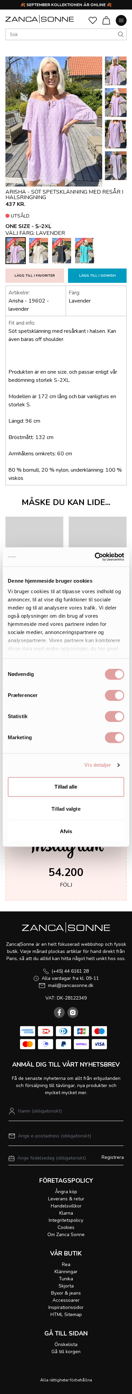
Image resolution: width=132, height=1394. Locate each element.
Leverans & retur (66, 1199)
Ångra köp (66, 1191)
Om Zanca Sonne (66, 1234)
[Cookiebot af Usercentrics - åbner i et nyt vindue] (95, 556)
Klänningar (66, 1271)
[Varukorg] (106, 20)
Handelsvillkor (66, 1206)
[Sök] (121, 34)
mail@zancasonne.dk (70, 985)
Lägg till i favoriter (35, 275)
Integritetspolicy (66, 1220)
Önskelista (66, 1344)
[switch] (114, 695)
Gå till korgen (66, 1351)
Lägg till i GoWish (97, 275)
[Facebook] (59, 1012)
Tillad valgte (65, 809)
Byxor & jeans (66, 1293)
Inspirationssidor (66, 1307)
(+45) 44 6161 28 (70, 971)
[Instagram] (72, 1012)
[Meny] (121, 20)
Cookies (66, 1227)
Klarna (66, 1213)
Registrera (113, 1157)
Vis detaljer (97, 765)
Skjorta (66, 1286)
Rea (66, 1264)
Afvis (66, 831)
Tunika (66, 1279)
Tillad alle (65, 787)
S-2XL (43, 226)
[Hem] (39, 19)
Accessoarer (66, 1300)
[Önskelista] (93, 20)
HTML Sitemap (66, 1314)
